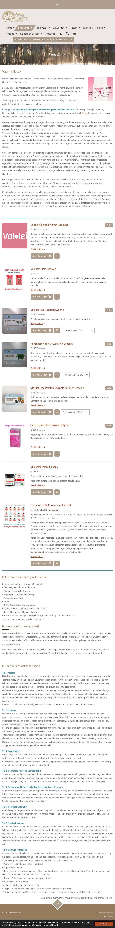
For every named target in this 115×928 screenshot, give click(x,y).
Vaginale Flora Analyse (43, 268)
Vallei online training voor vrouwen (50, 224)
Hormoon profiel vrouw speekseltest (51, 505)
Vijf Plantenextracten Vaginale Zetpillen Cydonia (57, 387)
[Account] (60, 33)
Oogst (84, 113)
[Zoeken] (67, 33)
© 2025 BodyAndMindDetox (11, 912)
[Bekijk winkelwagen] (74, 33)
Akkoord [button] (103, 924)
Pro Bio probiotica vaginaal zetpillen (50, 425)
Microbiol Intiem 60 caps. (44, 466)
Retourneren (108, 917)
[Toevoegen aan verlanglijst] (57, 256)
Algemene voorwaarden (105, 912)
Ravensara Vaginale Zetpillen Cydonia (52, 343)
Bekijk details (37, 249)
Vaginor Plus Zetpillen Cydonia (47, 309)
